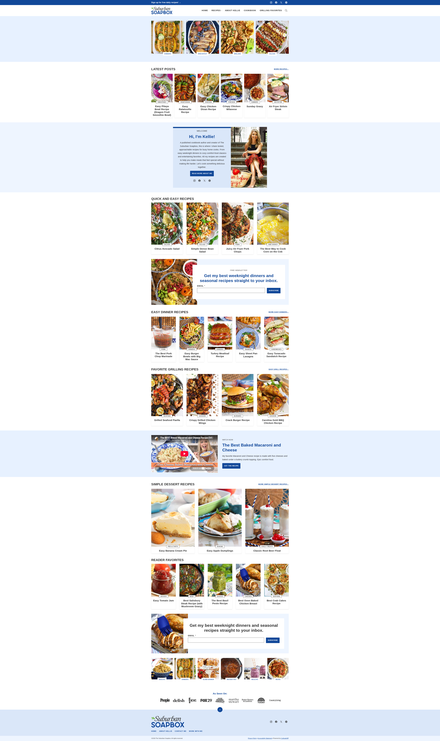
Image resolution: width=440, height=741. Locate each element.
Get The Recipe (231, 466)
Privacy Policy (252, 738)
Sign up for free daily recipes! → (166, 2)
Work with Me (195, 731)
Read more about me (202, 173)
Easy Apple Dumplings (220, 550)
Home (205, 10)
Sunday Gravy (255, 106)
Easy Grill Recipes (278, 369)
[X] (281, 2)
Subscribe (274, 290)
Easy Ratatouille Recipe (185, 109)
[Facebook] (276, 2)
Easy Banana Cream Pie (173, 550)
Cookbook (250, 10)
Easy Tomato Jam (163, 600)
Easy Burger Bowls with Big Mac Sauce (191, 356)
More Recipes (280, 69)
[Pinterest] (286, 2)
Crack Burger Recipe (238, 420)
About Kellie (232, 10)
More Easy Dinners (278, 312)
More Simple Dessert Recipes (272, 484)
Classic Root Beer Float (267, 550)
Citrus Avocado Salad (167, 248)
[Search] (286, 10)
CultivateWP (284, 738)
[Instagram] (271, 2)
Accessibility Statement (265, 738)
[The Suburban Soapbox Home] (161, 10)
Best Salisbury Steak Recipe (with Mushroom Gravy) (192, 603)
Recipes (216, 10)
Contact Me (180, 731)
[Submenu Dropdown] (221, 10)
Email (201, 286)
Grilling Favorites (271, 10)
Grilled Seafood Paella (167, 420)
